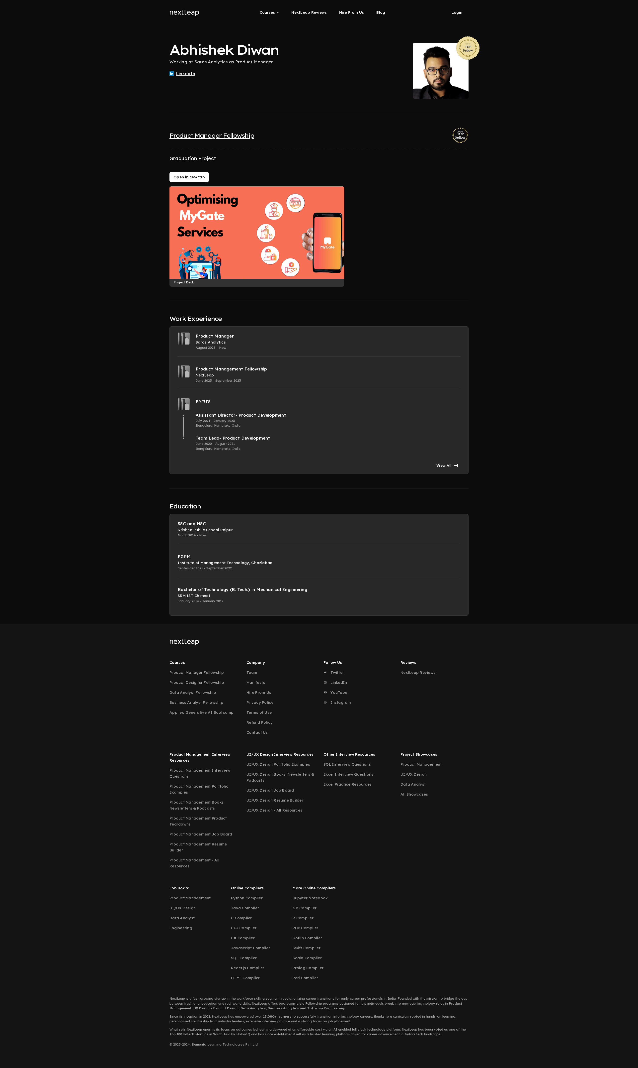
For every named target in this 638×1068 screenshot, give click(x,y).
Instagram (340, 702)
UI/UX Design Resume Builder (274, 800)
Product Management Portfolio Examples (199, 789)
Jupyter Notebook (310, 898)
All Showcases (414, 794)
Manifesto (255, 682)
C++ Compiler (243, 928)
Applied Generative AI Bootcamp (201, 712)
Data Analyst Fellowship (192, 692)
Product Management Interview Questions (199, 773)
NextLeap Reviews (309, 12)
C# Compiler (243, 938)
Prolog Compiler (308, 967)
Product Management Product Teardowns (198, 821)
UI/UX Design (413, 774)
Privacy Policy (260, 702)
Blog (380, 12)
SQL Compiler (244, 957)
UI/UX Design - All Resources (274, 810)
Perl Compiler (305, 977)
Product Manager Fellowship (211, 135)
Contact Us (257, 732)
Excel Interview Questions (348, 774)
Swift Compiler (306, 948)
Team (251, 672)
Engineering (180, 928)
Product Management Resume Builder (198, 847)
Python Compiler (247, 898)
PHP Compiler (305, 928)
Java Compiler (245, 908)
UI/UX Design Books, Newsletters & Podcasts (280, 777)
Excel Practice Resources (347, 784)
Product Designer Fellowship (196, 682)
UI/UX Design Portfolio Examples (278, 764)
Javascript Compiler (250, 948)
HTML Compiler (245, 977)
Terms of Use (259, 712)
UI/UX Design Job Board (270, 790)
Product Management (421, 764)
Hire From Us (351, 12)
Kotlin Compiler (307, 938)
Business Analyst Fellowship (196, 702)
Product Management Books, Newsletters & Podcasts (197, 805)
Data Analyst (413, 784)
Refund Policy (259, 722)
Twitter (336, 672)
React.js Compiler (247, 967)
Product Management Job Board (200, 834)
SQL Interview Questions (347, 764)
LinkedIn (338, 682)
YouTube (338, 692)
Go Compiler (305, 908)
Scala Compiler (307, 957)
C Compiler (241, 918)
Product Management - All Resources (194, 863)
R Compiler (303, 918)
